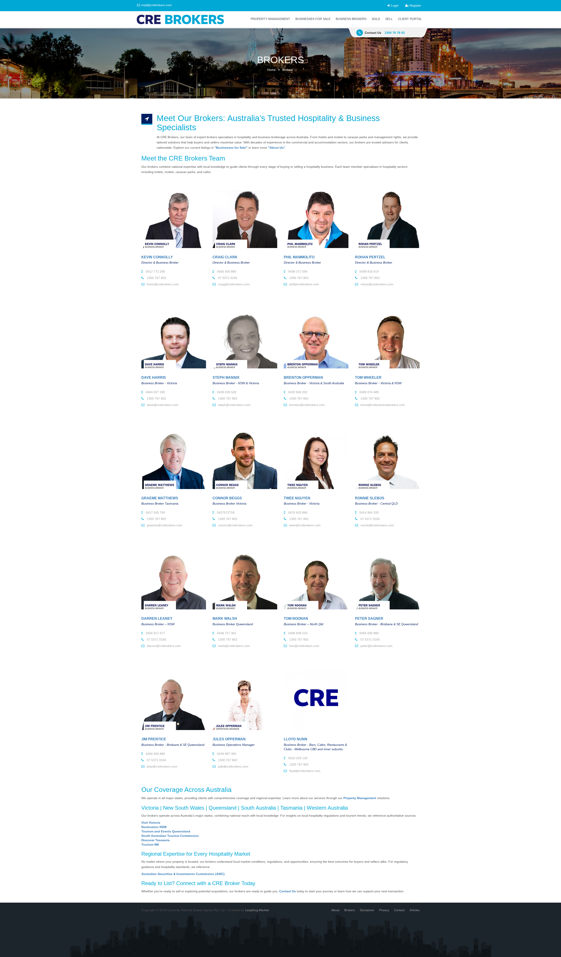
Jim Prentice (153, 739)
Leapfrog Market (257, 910)
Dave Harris (153, 377)
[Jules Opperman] (245, 697)
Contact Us (287, 891)
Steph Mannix (226, 377)
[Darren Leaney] (173, 577)
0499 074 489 (369, 392)
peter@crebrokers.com (376, 646)
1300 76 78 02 (395, 32)
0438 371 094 (297, 271)
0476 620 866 (297, 512)
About (335, 910)
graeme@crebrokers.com (164, 525)
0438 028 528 (226, 392)
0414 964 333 (369, 512)
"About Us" (276, 147)
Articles (415, 910)
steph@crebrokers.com (233, 405)
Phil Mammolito (299, 257)
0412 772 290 (155, 271)
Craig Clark (225, 257)
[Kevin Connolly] (173, 215)
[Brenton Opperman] (316, 336)
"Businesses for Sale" (231, 147)
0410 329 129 (297, 758)
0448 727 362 (226, 633)
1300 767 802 (156, 278)
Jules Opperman (229, 739)
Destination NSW (154, 827)
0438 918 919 (369, 271)
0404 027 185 (155, 392)
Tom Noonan (296, 618)
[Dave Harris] (173, 336)
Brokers (349, 910)
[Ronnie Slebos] (387, 456)
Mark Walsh (225, 618)
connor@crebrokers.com (234, 525)
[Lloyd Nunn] (316, 697)
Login (394, 5)
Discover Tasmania (155, 840)
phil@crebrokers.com (303, 284)
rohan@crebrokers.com (376, 284)
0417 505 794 (155, 512)
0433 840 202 (297, 392)
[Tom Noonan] (316, 577)
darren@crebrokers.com (163, 646)
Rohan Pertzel (370, 257)
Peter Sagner (369, 618)
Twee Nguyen (297, 498)
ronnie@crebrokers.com (377, 525)
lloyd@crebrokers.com (304, 771)
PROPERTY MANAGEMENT (270, 19)
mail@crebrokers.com (156, 5)
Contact (399, 910)
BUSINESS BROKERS (351, 19)
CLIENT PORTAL (410, 19)
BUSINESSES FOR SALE (312, 19)
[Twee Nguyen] (316, 456)
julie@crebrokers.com (232, 766)
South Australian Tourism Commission (170, 835)
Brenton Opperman (303, 377)
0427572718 (225, 512)
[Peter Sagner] (387, 577)
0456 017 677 (155, 633)
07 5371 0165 (227, 278)
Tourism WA (150, 844)
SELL (389, 19)
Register (415, 5)
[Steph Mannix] (245, 336)
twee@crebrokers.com (304, 525)
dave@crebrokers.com (162, 405)
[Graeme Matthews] (173, 456)
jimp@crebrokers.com (161, 766)
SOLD (376, 19)
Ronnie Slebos (369, 498)
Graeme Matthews (159, 498)
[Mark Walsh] (245, 577)
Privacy (384, 910)
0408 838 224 (297, 633)
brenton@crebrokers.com (306, 405)
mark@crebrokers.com (233, 646)
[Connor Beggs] (245, 456)
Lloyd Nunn (295, 739)
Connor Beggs (227, 498)
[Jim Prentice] (173, 697)
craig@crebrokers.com (233, 284)
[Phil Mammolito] (316, 215)
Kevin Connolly (157, 257)
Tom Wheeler (368, 377)
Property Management (359, 798)
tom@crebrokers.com (303, 646)
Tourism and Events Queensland (165, 831)
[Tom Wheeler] (387, 336)
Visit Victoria (150, 822)
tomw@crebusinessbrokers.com (382, 405)
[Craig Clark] (245, 215)
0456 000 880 (226, 271)
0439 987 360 (226, 753)
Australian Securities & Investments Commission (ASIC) (183, 874)
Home (271, 69)
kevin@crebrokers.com (162, 284)
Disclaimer (367, 910)
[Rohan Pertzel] (387, 215)
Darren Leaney (156, 618)
